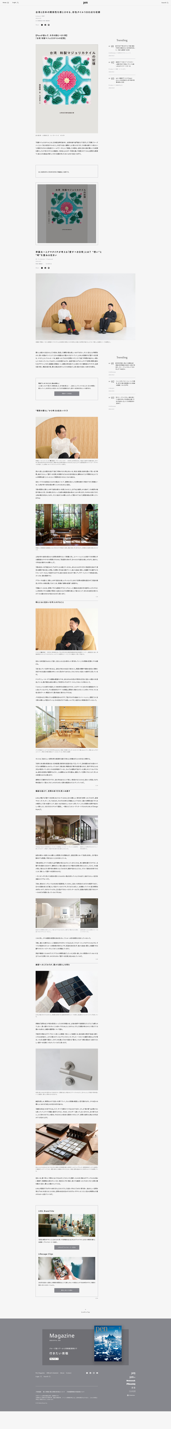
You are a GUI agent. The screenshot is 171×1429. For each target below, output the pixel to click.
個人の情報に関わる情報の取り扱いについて (54, 1391)
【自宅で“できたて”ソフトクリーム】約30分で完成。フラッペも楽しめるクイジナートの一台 (125, 64)
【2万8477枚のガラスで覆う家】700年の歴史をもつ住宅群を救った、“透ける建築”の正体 (125, 48)
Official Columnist (52, 1373)
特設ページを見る (67, 393)
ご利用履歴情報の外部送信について (75, 1391)
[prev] (37, 831)
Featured (50, 259)
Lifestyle (42, 259)
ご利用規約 (38, 1391)
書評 (43, 16)
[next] (96, 831)
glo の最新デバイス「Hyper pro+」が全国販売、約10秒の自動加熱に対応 (125, 80)
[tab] (6, 2)
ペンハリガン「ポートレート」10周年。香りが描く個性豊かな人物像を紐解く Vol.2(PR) (125, 383)
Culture (38, 16)
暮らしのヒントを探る (66, 1290)
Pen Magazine (40, 1373)
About (62, 1373)
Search (46, 1376)
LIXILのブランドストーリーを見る (67, 1247)
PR (36, 259)
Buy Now (53, 1359)
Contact (68, 1373)
